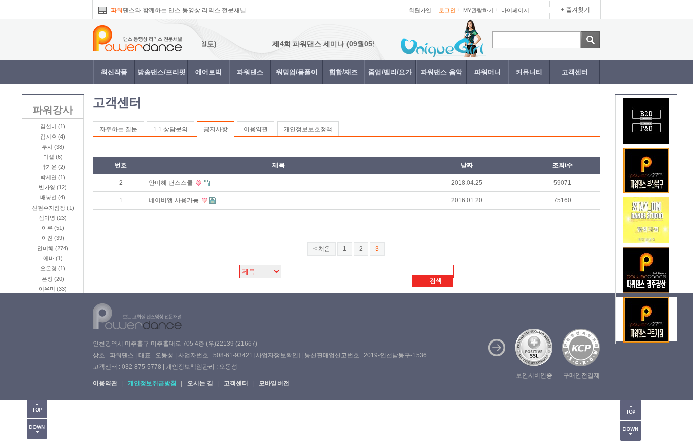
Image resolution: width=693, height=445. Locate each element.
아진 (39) (53, 238)
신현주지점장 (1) (53, 207)
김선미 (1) (52, 126)
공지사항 (215, 129)
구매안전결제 (581, 375)
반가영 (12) (53, 187)
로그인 (447, 10)
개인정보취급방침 (152, 383)
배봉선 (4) (52, 197)
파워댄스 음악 (441, 72)
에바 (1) (53, 258)
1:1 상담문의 (170, 129)
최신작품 (114, 72)
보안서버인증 (534, 375)
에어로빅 (208, 72)
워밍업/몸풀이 (297, 72)
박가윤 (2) (52, 167)
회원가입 (420, 10)
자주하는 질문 (118, 129)
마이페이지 (515, 10)
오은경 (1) (52, 268)
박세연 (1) (52, 177)
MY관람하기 (478, 10)
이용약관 (256, 129)
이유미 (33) (53, 289)
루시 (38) (53, 147)
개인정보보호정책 (308, 129)
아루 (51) (53, 228)
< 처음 (321, 248)
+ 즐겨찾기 (575, 9)
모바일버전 (274, 383)
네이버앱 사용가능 (174, 200)
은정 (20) (53, 279)
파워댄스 (250, 72)
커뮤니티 (529, 72)
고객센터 (575, 72)
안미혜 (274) (52, 248)
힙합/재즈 (343, 72)
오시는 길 (200, 383)
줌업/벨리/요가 (390, 72)
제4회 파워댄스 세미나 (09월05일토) (322, 44)
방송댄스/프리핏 (161, 72)
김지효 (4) (52, 136)
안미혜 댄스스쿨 (171, 182)
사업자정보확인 (277, 355)
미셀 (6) (53, 157)
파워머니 (487, 72)
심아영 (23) (53, 218)
